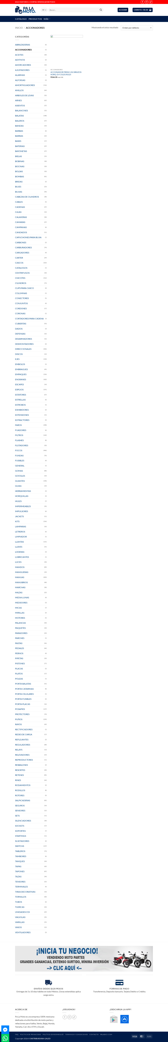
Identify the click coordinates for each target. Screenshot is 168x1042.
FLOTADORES (21, 445)
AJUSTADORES (22, 70)
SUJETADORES (22, 841)
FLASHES (19, 440)
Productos (35, 19)
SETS (17, 815)
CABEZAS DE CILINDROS (27, 196)
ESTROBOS (20, 404)
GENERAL (19, 465)
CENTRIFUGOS (22, 273)
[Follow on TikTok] (151, 2)
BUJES (18, 186)
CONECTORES (22, 298)
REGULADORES (22, 744)
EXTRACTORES (22, 420)
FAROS (18, 425)
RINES (18, 780)
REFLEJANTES (21, 739)
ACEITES (19, 54)
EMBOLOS (20, 364)
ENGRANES (20, 379)
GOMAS (19, 470)
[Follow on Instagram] (147, 2)
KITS (17, 521)
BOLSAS (19, 171)
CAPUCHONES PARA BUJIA (28, 237)
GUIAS (18, 486)
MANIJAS (19, 577)
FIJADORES (20, 430)
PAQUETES (20, 628)
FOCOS (18, 450)
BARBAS (19, 131)
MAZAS (18, 592)
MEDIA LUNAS (22, 597)
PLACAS (19, 668)
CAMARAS (20, 222)
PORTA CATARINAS (24, 689)
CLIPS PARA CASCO (24, 288)
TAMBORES (20, 856)
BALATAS (19, 115)
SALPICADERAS (22, 800)
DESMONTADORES (24, 344)
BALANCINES (21, 110)
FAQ (17, 1034)
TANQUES (20, 861)
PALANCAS (20, 623)
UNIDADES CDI (22, 912)
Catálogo (21, 19)
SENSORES (20, 810)
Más (46, 19)
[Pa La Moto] (26, 10)
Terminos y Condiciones (76, 1034)
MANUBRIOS (21, 582)
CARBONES (20, 242)
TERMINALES (21, 886)
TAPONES (19, 871)
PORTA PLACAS (22, 704)
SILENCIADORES (23, 820)
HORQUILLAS (21, 496)
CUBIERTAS (20, 323)
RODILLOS (20, 790)
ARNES (18, 100)
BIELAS (18, 156)
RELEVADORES (22, 755)
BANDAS (19, 125)
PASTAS (18, 643)
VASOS (18, 927)
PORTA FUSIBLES (23, 699)
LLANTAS (19, 541)
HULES (18, 501)
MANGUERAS (21, 572)
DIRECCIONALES (23, 349)
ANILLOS (19, 90)
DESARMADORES (23, 339)
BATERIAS (20, 146)
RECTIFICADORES (23, 729)
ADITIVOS (20, 59)
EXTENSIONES (22, 415)
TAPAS (18, 866)
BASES (18, 141)
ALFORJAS (20, 80)
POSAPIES (20, 709)
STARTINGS (20, 836)
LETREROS (20, 531)
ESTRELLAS (20, 399)
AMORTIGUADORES (25, 85)
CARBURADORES (23, 247)
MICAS (18, 607)
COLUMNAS (21, 293)
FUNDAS (19, 455)
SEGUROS (20, 805)
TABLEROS (20, 851)
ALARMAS (20, 75)
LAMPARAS (20, 526)
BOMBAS (19, 176)
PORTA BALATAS (23, 683)
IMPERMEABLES (23, 506)
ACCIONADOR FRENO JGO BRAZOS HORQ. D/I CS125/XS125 (66, 73)
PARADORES (21, 633)
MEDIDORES (21, 602)
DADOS (18, 328)
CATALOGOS (21, 268)
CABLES (19, 202)
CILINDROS (20, 283)
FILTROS (19, 435)
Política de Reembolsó (53, 1034)
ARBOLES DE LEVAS (24, 95)
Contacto (94, 1034)
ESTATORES (20, 394)
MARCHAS (20, 587)
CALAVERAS (21, 217)
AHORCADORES (23, 65)
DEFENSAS (20, 333)
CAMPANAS (21, 227)
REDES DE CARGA (23, 734)
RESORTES (20, 770)
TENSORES (20, 881)
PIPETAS (19, 658)
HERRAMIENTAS (23, 491)
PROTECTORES (22, 714)
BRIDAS (18, 181)
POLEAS (19, 678)
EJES (17, 359)
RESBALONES (21, 765)
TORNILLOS (20, 896)
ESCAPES (19, 384)
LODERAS (19, 552)
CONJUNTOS (21, 303)
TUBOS (18, 902)
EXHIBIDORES (22, 409)
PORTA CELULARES (24, 694)
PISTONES (20, 663)
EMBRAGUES (21, 369)
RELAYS (18, 749)
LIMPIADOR (21, 536)
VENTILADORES (22, 932)
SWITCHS (19, 846)
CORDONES (21, 308)
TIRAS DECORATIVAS (25, 891)
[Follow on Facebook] (142, 2)
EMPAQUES (20, 374)
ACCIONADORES (23, 49)
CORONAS (20, 313)
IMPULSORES (21, 511)
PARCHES (19, 638)
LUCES (18, 562)
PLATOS (19, 673)
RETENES (19, 775)
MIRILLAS (19, 612)
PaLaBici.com (106, 1034)
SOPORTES (20, 831)
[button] (123, 10)
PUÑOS (18, 719)
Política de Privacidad (30, 1034)
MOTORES (20, 618)
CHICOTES (20, 278)
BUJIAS (18, 191)
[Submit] (101, 10)
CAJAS (18, 212)
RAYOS (18, 724)
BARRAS (19, 136)
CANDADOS (21, 232)
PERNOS (19, 653)
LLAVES (18, 546)
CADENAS (20, 207)
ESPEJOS (19, 389)
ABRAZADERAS (22, 44)
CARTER (19, 257)
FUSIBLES (19, 460)
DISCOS (19, 354)
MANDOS (19, 567)
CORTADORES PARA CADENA (29, 318)
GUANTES (20, 481)
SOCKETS (19, 825)
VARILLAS (19, 922)
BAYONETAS (21, 151)
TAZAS (18, 876)
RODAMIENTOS (22, 785)
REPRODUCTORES (24, 759)
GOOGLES (20, 475)
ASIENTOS (20, 105)
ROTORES (19, 795)
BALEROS (19, 120)
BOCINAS (19, 166)
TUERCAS (19, 907)
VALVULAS (20, 917)
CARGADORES (22, 252)
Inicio (19, 27)
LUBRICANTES (22, 557)
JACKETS (19, 516)
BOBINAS (19, 161)
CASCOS (19, 262)
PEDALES (19, 648)
